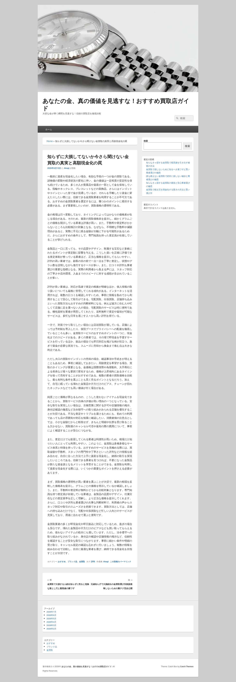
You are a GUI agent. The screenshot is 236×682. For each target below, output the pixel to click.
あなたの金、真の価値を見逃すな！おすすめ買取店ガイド (116, 104)
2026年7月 (51, 611)
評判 (93, 561)
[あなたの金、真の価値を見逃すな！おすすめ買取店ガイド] (118, 91)
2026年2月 (51, 628)
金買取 (82, 561)
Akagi (66, 168)
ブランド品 (72, 561)
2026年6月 (51, 615)
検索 (146, 140)
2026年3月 (51, 625)
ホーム (48, 129)
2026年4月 (51, 621)
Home (50, 141)
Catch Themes (186, 666)
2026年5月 (51, 618)
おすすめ (62, 561)
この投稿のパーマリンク (120, 561)
